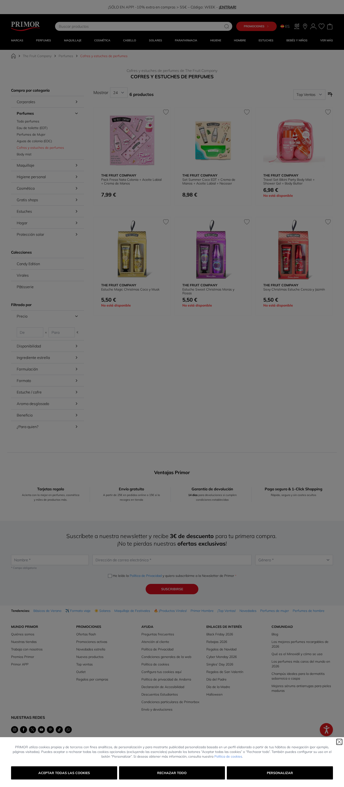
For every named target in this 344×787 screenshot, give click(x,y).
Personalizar (280, 773)
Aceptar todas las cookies (64, 773)
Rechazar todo (172, 773)
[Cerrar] (339, 742)
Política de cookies (228, 756)
